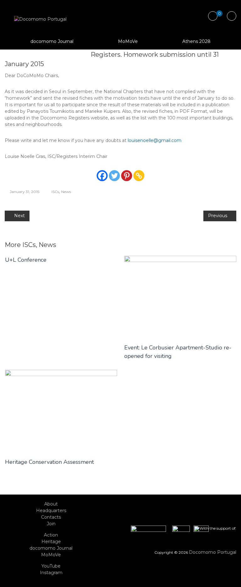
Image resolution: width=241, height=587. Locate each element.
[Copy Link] (138, 175)
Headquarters (51, 510)
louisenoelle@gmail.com (154, 140)
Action (51, 535)
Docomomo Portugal (212, 552)
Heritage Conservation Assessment (49, 462)
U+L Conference (25, 260)
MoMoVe (128, 41)
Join (51, 524)
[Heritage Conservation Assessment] (61, 410)
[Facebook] (102, 175)
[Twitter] (114, 175)
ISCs (55, 191)
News (66, 191)
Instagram (51, 572)
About (51, 504)
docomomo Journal (51, 41)
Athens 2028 (196, 41)
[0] (212, 16)
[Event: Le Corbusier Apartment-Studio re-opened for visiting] (180, 296)
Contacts (51, 517)
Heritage (51, 541)
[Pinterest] (126, 175)
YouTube (51, 566)
